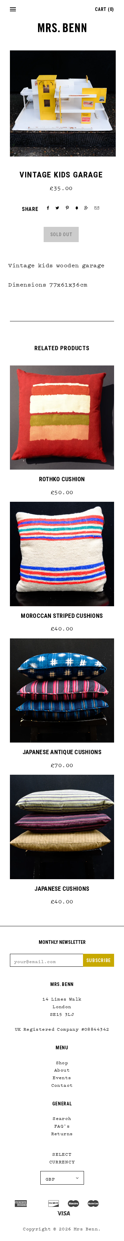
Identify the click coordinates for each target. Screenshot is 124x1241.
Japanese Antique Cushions (62, 752)
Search (62, 1117)
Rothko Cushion (62, 479)
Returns (62, 1132)
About (62, 1068)
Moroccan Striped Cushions (62, 615)
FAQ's (62, 1124)
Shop (62, 1061)
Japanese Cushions (61, 888)
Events (62, 1076)
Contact (62, 1083)
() (104, 9)
